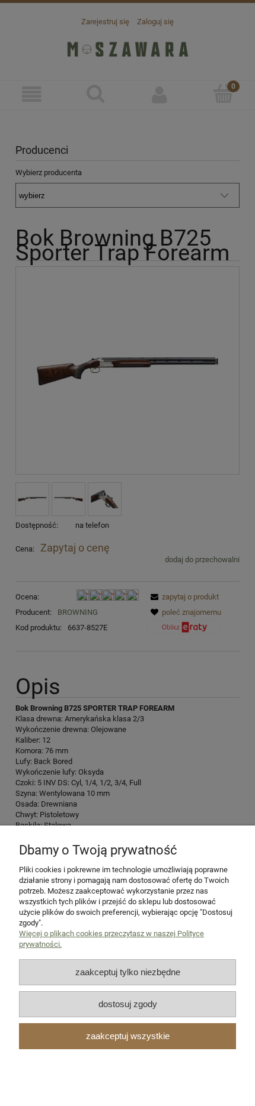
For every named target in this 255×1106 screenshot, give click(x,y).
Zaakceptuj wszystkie (128, 1036)
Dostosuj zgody (127, 1004)
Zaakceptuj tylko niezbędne (127, 972)
